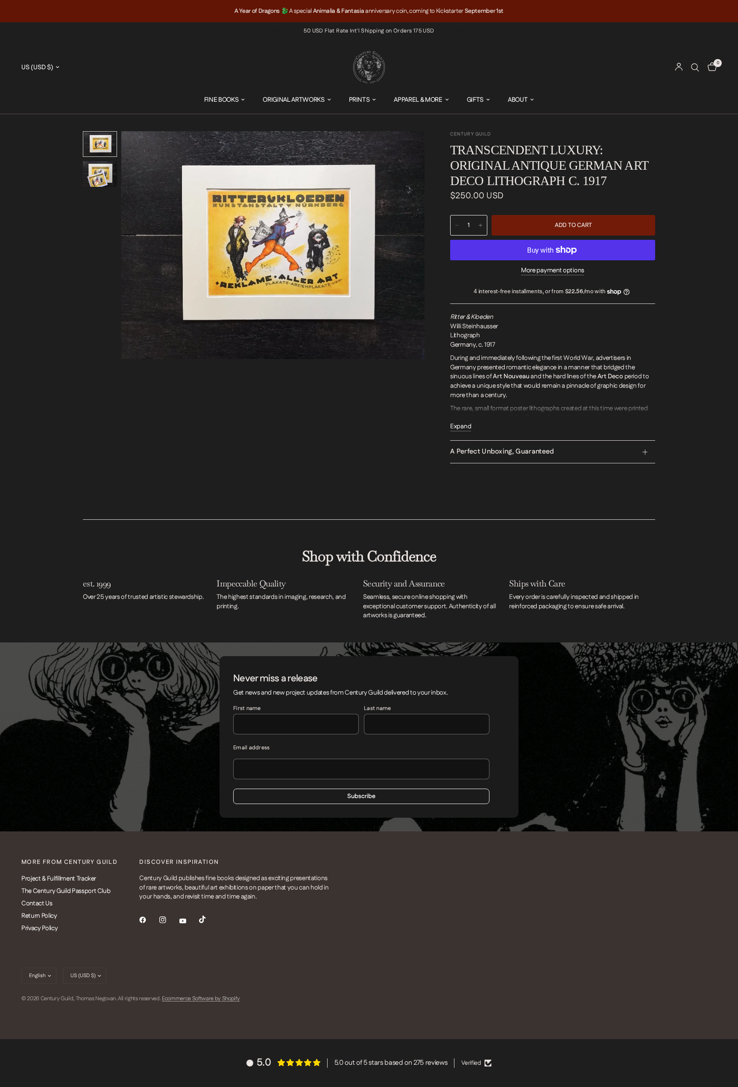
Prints (359, 99)
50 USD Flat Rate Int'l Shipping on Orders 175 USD (369, 31)
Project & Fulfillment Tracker (58, 878)
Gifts (475, 99)
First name (247, 708)
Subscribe (361, 796)
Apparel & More (418, 99)
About (517, 99)
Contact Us (37, 903)
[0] (710, 67)
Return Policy (39, 915)
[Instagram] (168, 919)
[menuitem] (224, 100)
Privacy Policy (39, 928)
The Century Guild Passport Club (65, 891)
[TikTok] (208, 919)
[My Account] (679, 67)
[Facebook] (148, 919)
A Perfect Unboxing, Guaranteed (502, 452)
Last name (377, 708)
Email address (251, 747)
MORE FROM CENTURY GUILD (69, 862)
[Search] (695, 67)
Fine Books (221, 99)
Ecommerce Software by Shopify (201, 998)
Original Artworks (293, 99)
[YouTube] (188, 920)
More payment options (552, 270)
